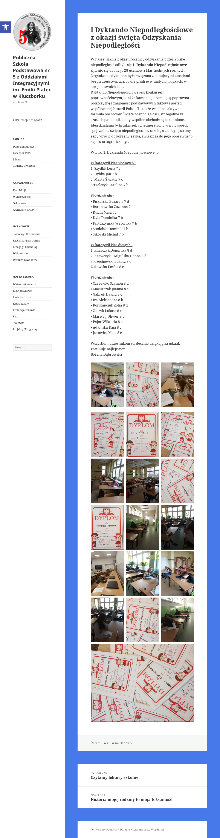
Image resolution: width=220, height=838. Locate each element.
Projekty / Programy (25, 329)
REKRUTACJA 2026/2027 (27, 120)
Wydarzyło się (22, 197)
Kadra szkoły (21, 303)
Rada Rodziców (22, 297)
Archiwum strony (24, 209)
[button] (5, 27)
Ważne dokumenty (24, 284)
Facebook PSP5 (22, 153)
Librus (17, 159)
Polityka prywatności (104, 829)
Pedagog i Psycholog (25, 247)
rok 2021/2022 (124, 743)
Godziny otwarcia (24, 166)
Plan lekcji (19, 190)
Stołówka (18, 323)
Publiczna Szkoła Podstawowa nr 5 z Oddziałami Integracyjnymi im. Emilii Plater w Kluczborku (32, 76)
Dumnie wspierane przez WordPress (142, 829)
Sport (16, 316)
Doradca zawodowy (25, 260)
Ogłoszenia (19, 203)
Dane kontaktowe (23, 146)
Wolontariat (20, 253)
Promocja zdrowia (24, 310)
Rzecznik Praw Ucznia (26, 240)
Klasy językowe (22, 291)
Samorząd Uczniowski (26, 234)
